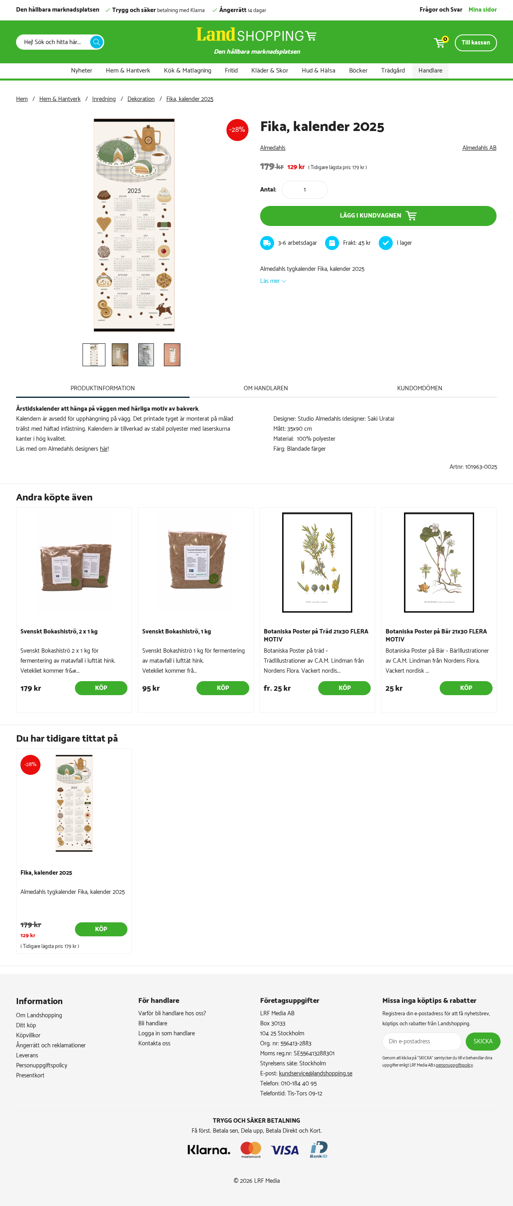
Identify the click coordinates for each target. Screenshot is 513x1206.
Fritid (231, 70)
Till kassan (476, 43)
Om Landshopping (39, 1015)
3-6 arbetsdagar (297, 243)
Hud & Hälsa (318, 70)
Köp (101, 688)
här (104, 449)
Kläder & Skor (269, 70)
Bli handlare (152, 1023)
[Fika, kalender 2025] (134, 334)
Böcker (358, 70)
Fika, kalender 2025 (189, 99)
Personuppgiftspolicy (41, 1066)
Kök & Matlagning (187, 70)
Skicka (483, 1042)
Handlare (430, 70)
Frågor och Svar (441, 10)
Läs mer (270, 281)
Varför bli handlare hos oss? (172, 1013)
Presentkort (30, 1076)
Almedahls (272, 148)
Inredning (104, 99)
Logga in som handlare (166, 1034)
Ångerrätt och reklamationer (51, 1046)
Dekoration (141, 99)
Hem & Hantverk (128, 70)
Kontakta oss (154, 1044)
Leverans (27, 1056)
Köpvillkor (28, 1036)
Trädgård (393, 70)
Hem (22, 99)
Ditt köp (26, 1025)
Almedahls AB (480, 148)
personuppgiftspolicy (454, 1065)
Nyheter (81, 70)
